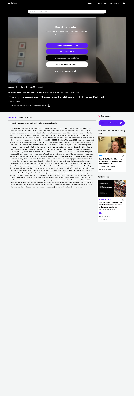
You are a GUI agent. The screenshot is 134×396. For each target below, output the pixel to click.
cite (31, 87)
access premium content (110, 123)
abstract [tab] (12, 117)
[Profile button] (124, 3)
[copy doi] (50, 105)
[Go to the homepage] (12, 3)
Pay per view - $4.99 (67, 52)
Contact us (69, 71)
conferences (102, 3)
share (23, 87)
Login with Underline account (67, 64)
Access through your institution (67, 58)
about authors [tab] (25, 117)
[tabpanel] (52, 155)
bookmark (11, 87)
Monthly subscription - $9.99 (67, 45)
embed (40, 87)
